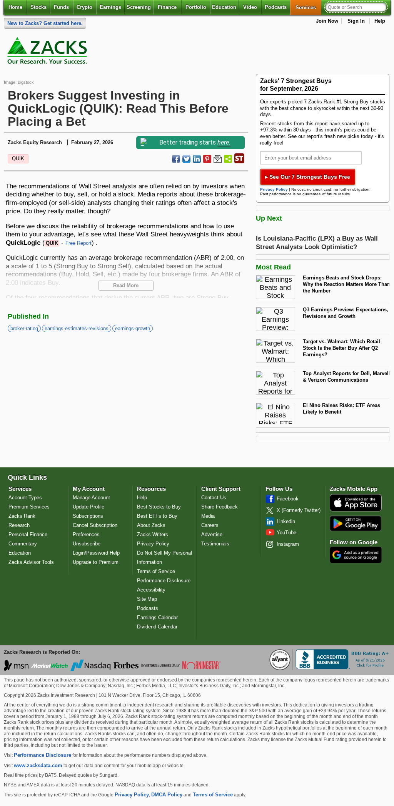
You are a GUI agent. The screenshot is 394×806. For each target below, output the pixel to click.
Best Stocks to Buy (159, 507)
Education (224, 7)
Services (308, 7)
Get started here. (45, 23)
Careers (210, 525)
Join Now (327, 21)
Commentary (22, 544)
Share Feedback (219, 507)
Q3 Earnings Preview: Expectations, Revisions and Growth (345, 313)
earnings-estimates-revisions (77, 328)
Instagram (288, 544)
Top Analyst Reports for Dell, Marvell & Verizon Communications (346, 377)
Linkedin (286, 521)
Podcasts (276, 7)
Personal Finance (27, 534)
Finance (167, 7)
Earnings (110, 7)
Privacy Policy (274, 189)
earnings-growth (132, 328)
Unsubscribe (86, 544)
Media (208, 516)
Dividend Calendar (157, 627)
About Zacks (151, 525)
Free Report (78, 243)
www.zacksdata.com (38, 765)
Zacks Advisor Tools (31, 562)
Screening (139, 7)
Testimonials (215, 544)
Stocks (38, 7)
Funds (61, 7)
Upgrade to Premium (96, 562)
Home (15, 7)
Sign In (356, 21)
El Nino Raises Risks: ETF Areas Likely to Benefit (341, 408)
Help (379, 21)
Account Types (25, 497)
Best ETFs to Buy (157, 516)
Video (250, 7)
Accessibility (151, 590)
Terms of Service (156, 571)
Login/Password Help (96, 553)
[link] (48, 52)
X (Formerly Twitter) (299, 510)
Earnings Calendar (157, 617)
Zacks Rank (21, 516)
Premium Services (29, 507)
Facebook (288, 499)
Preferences (86, 534)
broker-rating (24, 328)
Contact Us (213, 497)
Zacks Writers (152, 534)
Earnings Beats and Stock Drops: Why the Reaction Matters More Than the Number (346, 284)
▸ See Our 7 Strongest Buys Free (307, 177)
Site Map (147, 599)
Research (19, 525)
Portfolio (195, 7)
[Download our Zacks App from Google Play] (355, 523)
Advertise (211, 534)
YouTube (286, 532)
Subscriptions (88, 516)
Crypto (84, 7)
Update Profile (88, 507)
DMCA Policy (166, 795)
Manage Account (91, 497)
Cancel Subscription (95, 525)
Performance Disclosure (163, 580)
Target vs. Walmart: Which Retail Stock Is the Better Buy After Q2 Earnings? (341, 348)
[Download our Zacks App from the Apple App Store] (356, 511)
